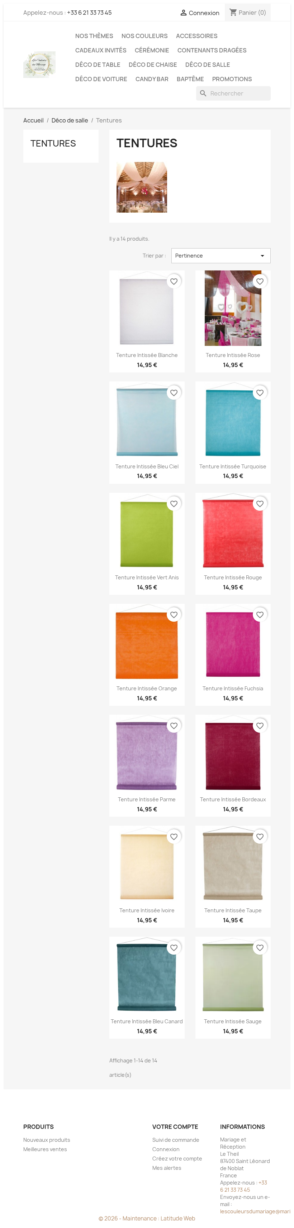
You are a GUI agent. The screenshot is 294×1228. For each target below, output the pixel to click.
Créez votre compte (177, 1158)
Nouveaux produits (46, 1139)
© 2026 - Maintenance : (130, 1218)
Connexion (166, 1149)
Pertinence (221, 255)
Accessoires (197, 36)
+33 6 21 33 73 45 (89, 13)
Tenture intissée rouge (233, 577)
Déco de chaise (153, 65)
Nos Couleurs (145, 36)
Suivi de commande (175, 1139)
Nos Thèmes (94, 36)
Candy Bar (152, 79)
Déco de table (97, 65)
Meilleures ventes (45, 1149)
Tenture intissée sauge (233, 1021)
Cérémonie (152, 50)
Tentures (53, 143)
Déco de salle (207, 65)
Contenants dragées (212, 50)
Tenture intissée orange (147, 688)
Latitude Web (178, 1218)
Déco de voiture (101, 79)
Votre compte (175, 1127)
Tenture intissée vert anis (147, 577)
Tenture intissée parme (147, 799)
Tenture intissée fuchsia (233, 688)
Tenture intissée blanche (147, 355)
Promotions (232, 79)
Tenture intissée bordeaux (233, 799)
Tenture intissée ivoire (147, 910)
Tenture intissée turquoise (232, 466)
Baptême (190, 79)
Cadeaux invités (101, 50)
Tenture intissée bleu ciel (147, 466)
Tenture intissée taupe (233, 910)
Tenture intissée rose (233, 355)
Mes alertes (166, 1167)
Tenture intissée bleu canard (147, 1021)
